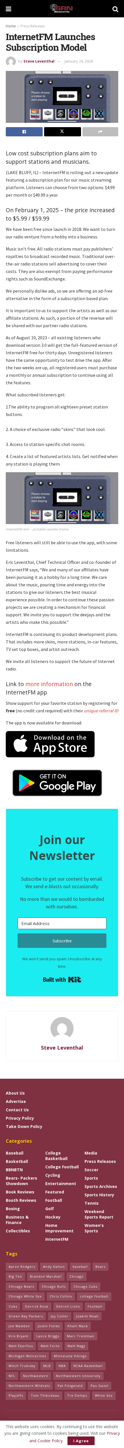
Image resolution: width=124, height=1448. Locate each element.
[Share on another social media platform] (100, 131)
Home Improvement (59, 1228)
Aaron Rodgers (22, 1266)
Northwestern (35, 1376)
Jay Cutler (59, 1316)
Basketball (17, 1161)
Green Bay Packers (26, 1316)
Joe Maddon (19, 1326)
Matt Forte (50, 1346)
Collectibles (18, 1231)
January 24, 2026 (79, 61)
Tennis (91, 1203)
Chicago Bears (21, 1286)
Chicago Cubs (85, 1286)
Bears (100, 1266)
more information (49, 684)
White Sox (104, 1395)
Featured (54, 1192)
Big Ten (15, 1276)
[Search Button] (115, 8)
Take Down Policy (24, 1126)
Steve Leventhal (39, 61)
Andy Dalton (54, 1266)
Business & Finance (17, 1219)
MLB (47, 1366)
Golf (49, 1208)
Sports (91, 1178)
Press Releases (32, 26)
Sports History (99, 1194)
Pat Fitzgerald (70, 1385)
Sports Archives (100, 1186)
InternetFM (56, 1239)
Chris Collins (61, 1296)
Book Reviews (20, 1192)
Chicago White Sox (25, 1296)
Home (11, 26)
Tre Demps (77, 1395)
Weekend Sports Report (98, 1214)
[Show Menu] (8, 8)
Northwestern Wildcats (29, 1385)
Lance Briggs (47, 1336)
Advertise (16, 1101)
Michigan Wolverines (27, 1356)
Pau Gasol (99, 1385)
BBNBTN (14, 1169)
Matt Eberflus (21, 1346)
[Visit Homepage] (62, 8)
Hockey (53, 1217)
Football (53, 1200)
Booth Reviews (21, 1200)
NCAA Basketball (88, 1366)
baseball (80, 1266)
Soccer (91, 1169)
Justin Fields (49, 1326)
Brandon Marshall (46, 1276)
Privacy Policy (20, 1118)
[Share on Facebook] (24, 131)
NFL (12, 1376)
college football (94, 1296)
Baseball (14, 1153)
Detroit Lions (68, 1306)
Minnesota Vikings (70, 1356)
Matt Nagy (76, 1346)
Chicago (76, 1276)
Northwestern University (78, 1376)
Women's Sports (94, 1228)
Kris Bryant (19, 1336)
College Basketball (56, 1155)
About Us (15, 1093)
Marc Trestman (80, 1336)
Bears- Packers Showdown (21, 1180)
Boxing (13, 1208)
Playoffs (16, 1395)
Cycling (52, 1175)
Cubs (13, 1306)
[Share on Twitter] (62, 131)
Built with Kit (62, 979)
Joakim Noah (87, 1316)
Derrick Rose (36, 1306)
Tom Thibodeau (45, 1395)
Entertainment (60, 1183)
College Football (62, 1167)
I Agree (81, 1440)
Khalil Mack (77, 1326)
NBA (62, 1366)
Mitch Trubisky (22, 1366)
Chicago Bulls (54, 1286)
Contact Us (17, 1109)
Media (90, 1153)
